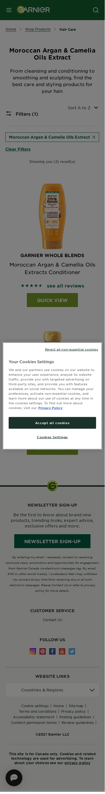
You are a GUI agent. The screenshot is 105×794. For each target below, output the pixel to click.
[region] (52, 396)
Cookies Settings (52, 437)
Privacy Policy (50, 408)
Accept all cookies (52, 423)
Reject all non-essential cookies (71, 349)
